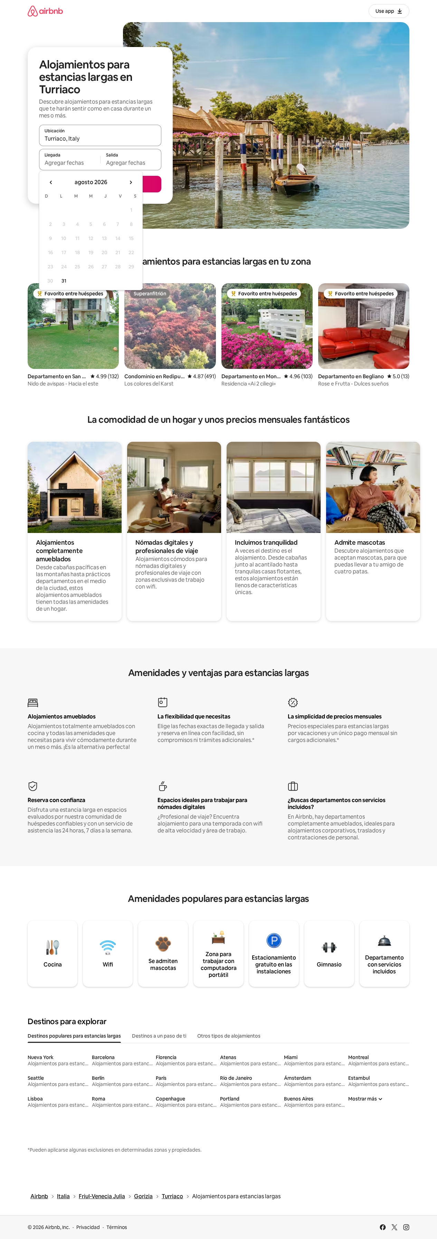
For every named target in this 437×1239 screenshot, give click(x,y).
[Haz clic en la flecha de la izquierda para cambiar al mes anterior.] (51, 182)
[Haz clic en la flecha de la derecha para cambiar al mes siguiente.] (131, 182)
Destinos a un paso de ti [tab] (159, 1036)
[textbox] (70, 163)
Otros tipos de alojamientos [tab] (228, 1036)
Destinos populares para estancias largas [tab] (74, 1036)
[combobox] (100, 138)
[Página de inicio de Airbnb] (45, 11)
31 (63, 281)
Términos (116, 1227)
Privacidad (88, 1227)
